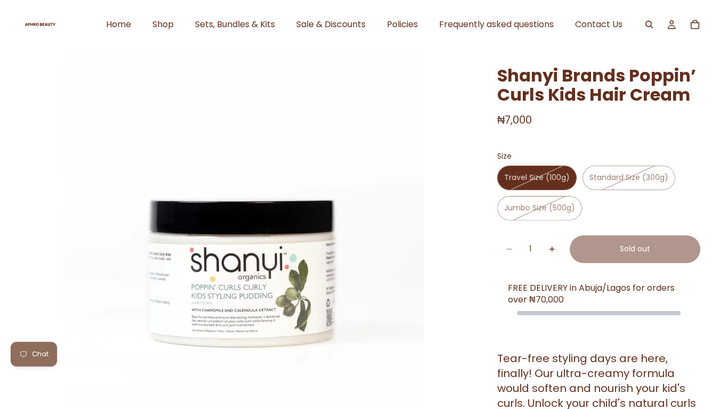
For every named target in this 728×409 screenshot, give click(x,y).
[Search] (649, 24)
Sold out (635, 248)
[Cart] (695, 24)
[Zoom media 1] (243, 229)
